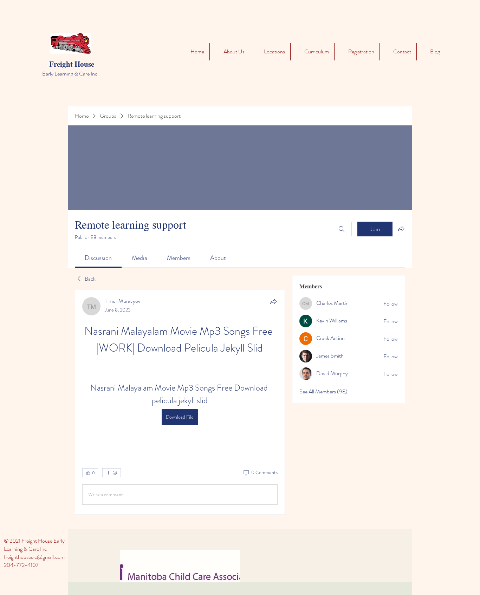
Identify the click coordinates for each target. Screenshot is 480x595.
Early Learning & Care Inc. (70, 74)
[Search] (341, 229)
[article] (180, 402)
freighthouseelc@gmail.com (34, 557)
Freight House (71, 64)
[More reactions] (111, 472)
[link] (98, 257)
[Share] (273, 301)
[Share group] (401, 228)
